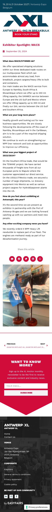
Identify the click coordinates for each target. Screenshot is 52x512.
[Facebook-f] (16, 496)
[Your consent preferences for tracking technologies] (37, 507)
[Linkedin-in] (6, 496)
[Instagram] (11, 496)
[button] (26, 34)
